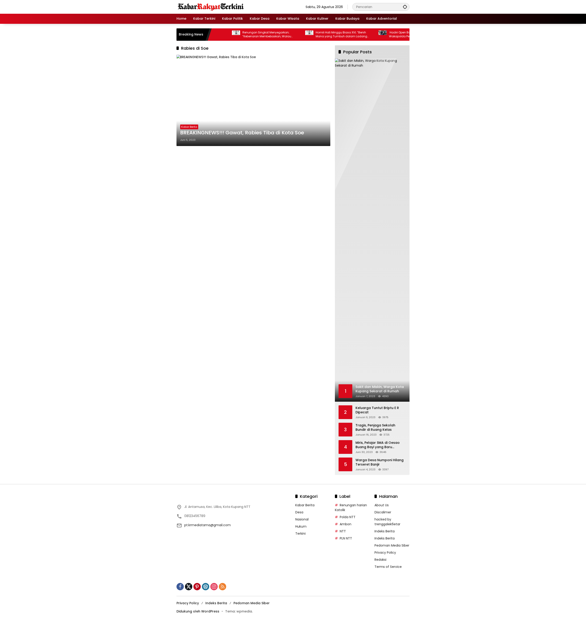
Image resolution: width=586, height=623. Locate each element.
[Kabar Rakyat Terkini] (210, 6)
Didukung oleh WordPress (197, 611)
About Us (381, 505)
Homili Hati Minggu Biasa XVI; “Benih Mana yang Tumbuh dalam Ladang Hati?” (326, 34)
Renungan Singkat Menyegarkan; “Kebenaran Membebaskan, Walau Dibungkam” (251, 34)
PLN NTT (346, 538)
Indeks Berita (384, 531)
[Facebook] (180, 586)
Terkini (300, 533)
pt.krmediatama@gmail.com (207, 525)
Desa (299, 512)
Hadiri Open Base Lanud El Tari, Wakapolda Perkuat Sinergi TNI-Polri (398, 34)
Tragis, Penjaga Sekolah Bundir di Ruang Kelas (375, 427)
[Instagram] (214, 586)
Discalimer (382, 512)
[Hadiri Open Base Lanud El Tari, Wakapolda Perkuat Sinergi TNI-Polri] (367, 34)
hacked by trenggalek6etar (387, 521)
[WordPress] (205, 586)
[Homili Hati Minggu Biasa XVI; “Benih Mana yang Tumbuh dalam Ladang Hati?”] (294, 34)
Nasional (302, 519)
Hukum (301, 526)
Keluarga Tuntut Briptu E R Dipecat (377, 410)
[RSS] (222, 586)
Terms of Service (388, 566)
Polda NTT (347, 517)
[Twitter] (188, 586)
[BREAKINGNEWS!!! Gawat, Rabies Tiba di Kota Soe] (253, 100)
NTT (343, 531)
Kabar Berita (189, 127)
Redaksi (380, 559)
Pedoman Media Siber (391, 545)
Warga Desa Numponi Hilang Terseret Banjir (379, 462)
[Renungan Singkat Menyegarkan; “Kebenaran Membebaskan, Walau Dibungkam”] (220, 34)
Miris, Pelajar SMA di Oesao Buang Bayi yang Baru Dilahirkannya (377, 445)
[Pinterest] (197, 586)
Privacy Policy (385, 552)
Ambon (345, 524)
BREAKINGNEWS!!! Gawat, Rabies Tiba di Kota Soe (242, 132)
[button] (405, 7)
